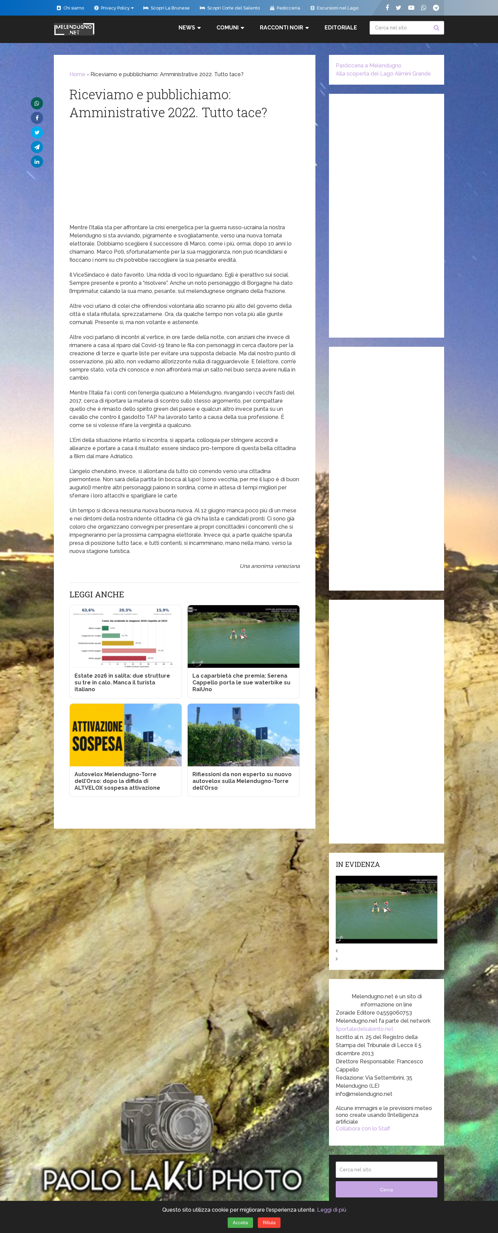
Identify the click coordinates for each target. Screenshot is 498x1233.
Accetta (240, 1222)
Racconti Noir (281, 27)
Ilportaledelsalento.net (364, 1029)
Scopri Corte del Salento (233, 7)
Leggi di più (331, 1210)
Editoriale (341, 27)
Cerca (437, 28)
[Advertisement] (184, 172)
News (187, 27)
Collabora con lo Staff (363, 1128)
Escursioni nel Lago (337, 7)
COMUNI (227, 27)
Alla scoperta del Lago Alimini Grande (383, 73)
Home (77, 74)
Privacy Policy (115, 7)
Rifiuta (269, 1222)
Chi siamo (73, 7)
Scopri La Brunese (170, 7)
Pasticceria (288, 7)
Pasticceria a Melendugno (368, 65)
